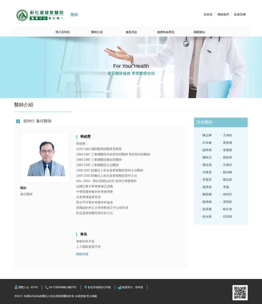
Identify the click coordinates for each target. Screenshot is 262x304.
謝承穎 (207, 187)
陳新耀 (207, 194)
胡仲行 (227, 194)
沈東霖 (207, 172)
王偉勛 (227, 135)
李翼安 (207, 179)
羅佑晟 (207, 164)
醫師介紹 (97, 32)
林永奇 (227, 209)
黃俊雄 (227, 142)
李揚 (226, 187)
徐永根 (207, 216)
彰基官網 (240, 14)
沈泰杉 (227, 164)
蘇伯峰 (227, 172)
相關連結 (199, 32)
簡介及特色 (62, 32)
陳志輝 (207, 135)
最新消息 (131, 32)
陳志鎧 (227, 179)
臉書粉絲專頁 (165, 32)
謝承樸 (207, 150)
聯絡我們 (223, 14)
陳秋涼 (207, 157)
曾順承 (227, 157)
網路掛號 (82, 254)
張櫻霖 (227, 150)
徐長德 (207, 209)
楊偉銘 (207, 201)
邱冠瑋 (227, 216)
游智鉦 (227, 201)
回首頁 (208, 14)
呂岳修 (207, 142)
